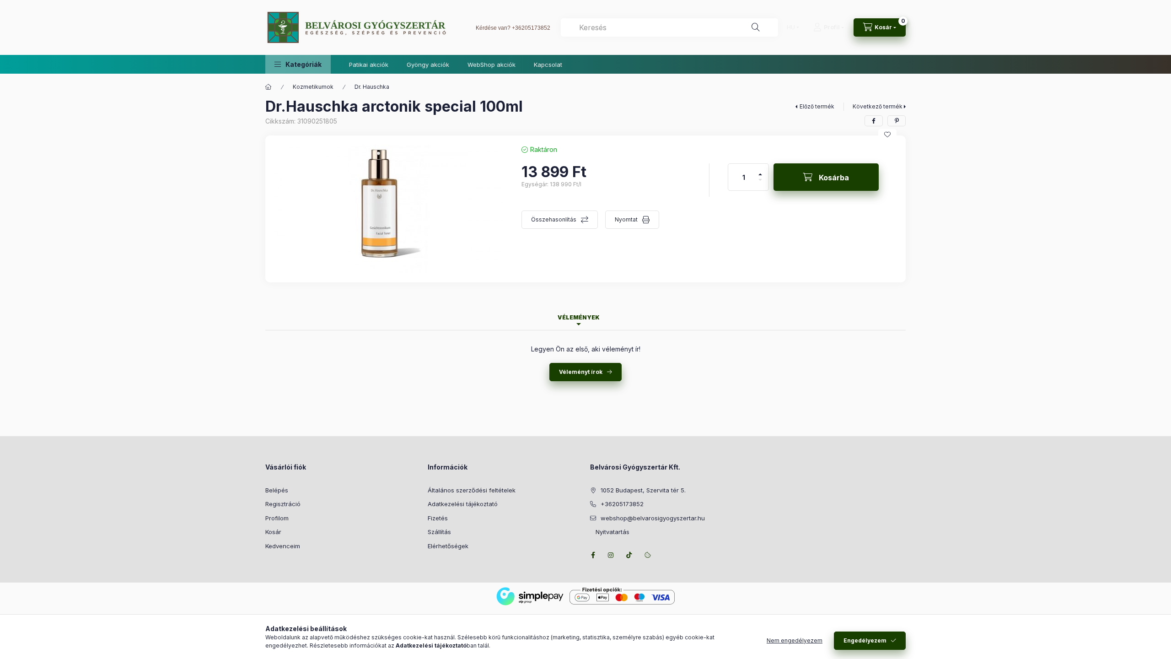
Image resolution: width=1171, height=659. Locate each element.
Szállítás (439, 531)
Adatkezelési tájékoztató (463, 504)
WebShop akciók (491, 64)
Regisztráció (283, 504)
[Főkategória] (268, 87)
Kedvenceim (282, 546)
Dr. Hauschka (372, 86)
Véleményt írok (580, 371)
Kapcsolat (548, 64)
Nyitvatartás (609, 531)
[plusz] (760, 170)
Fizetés (438, 518)
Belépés (276, 490)
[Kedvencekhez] (887, 134)
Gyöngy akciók (428, 64)
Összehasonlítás (553, 219)
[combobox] (669, 27)
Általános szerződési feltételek (472, 490)
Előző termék (817, 106)
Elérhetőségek (448, 546)
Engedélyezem (864, 640)
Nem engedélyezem (794, 640)
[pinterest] (896, 120)
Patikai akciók (368, 64)
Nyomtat (626, 219)
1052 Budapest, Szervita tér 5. (643, 490)
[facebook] (874, 120)
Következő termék (877, 106)
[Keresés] (755, 27)
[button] (298, 64)
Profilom (277, 518)
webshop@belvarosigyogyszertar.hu (653, 518)
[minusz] (760, 183)
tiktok (629, 555)
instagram (611, 555)
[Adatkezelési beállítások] (648, 555)
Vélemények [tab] (579, 317)
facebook (593, 555)
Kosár (273, 531)
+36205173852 (531, 28)
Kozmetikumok (313, 86)
